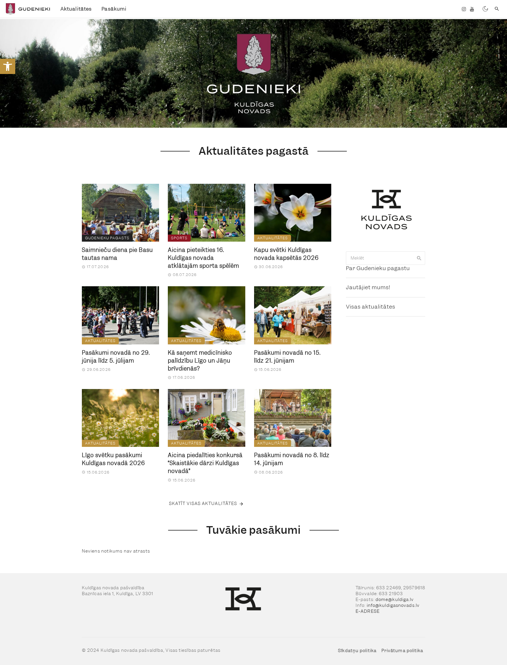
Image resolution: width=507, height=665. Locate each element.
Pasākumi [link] (114, 9)
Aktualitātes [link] (76, 9)
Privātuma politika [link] (402, 651)
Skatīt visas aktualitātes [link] (203, 503)
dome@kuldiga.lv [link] (395, 599)
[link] (7, 66)
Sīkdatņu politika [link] (357, 651)
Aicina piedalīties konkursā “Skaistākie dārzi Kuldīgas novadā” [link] (205, 463)
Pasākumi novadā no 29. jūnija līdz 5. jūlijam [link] (116, 356)
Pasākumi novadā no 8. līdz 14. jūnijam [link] (291, 459)
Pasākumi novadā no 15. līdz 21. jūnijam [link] (287, 356)
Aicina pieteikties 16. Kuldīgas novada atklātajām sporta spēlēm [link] (203, 258)
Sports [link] (179, 237)
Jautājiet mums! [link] (368, 287)
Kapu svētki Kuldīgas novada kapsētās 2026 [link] (286, 254)
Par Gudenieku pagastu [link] (378, 268)
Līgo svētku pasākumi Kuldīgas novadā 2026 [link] (113, 459)
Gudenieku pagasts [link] (107, 237)
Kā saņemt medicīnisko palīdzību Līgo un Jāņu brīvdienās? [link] (200, 360)
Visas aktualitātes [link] (370, 306)
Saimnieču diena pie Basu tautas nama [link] (117, 254)
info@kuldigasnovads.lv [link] (393, 605)
